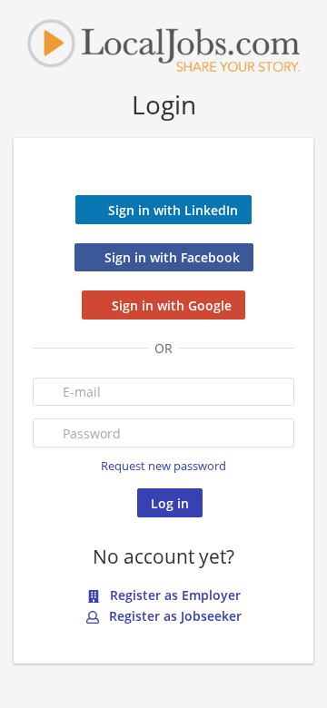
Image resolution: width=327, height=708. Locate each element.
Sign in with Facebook (172, 257)
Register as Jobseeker (173, 615)
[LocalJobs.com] (163, 44)
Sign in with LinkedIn (173, 210)
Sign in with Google (172, 305)
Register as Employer (173, 595)
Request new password (163, 466)
